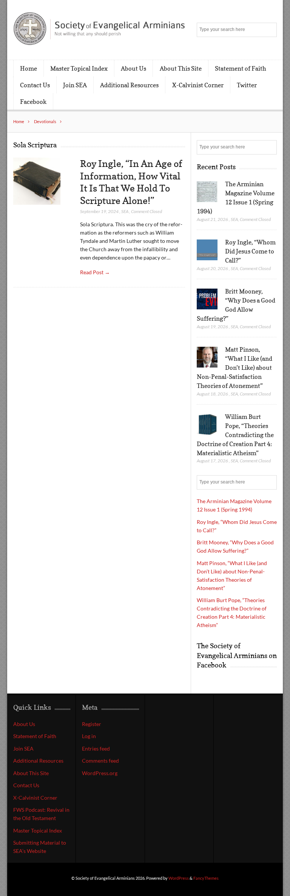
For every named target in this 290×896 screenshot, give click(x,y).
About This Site (181, 68)
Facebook (33, 101)
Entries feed (96, 748)
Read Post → (95, 272)
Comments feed (100, 760)
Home (28, 68)
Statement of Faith (240, 68)
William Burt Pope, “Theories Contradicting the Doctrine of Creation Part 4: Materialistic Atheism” (235, 435)
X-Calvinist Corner (198, 85)
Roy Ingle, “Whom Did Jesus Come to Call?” (250, 251)
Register (91, 724)
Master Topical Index (79, 68)
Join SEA (75, 85)
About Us (133, 68)
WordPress (178, 878)
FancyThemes (206, 878)
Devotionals (45, 121)
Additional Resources (129, 85)
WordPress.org (99, 773)
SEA (124, 211)
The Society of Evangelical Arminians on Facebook (237, 655)
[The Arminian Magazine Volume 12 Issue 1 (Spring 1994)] (207, 191)
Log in (89, 736)
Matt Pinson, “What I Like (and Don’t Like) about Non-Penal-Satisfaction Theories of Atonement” (234, 367)
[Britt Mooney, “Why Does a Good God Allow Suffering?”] (207, 299)
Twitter (247, 85)
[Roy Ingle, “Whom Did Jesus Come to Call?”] (207, 250)
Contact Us (35, 85)
